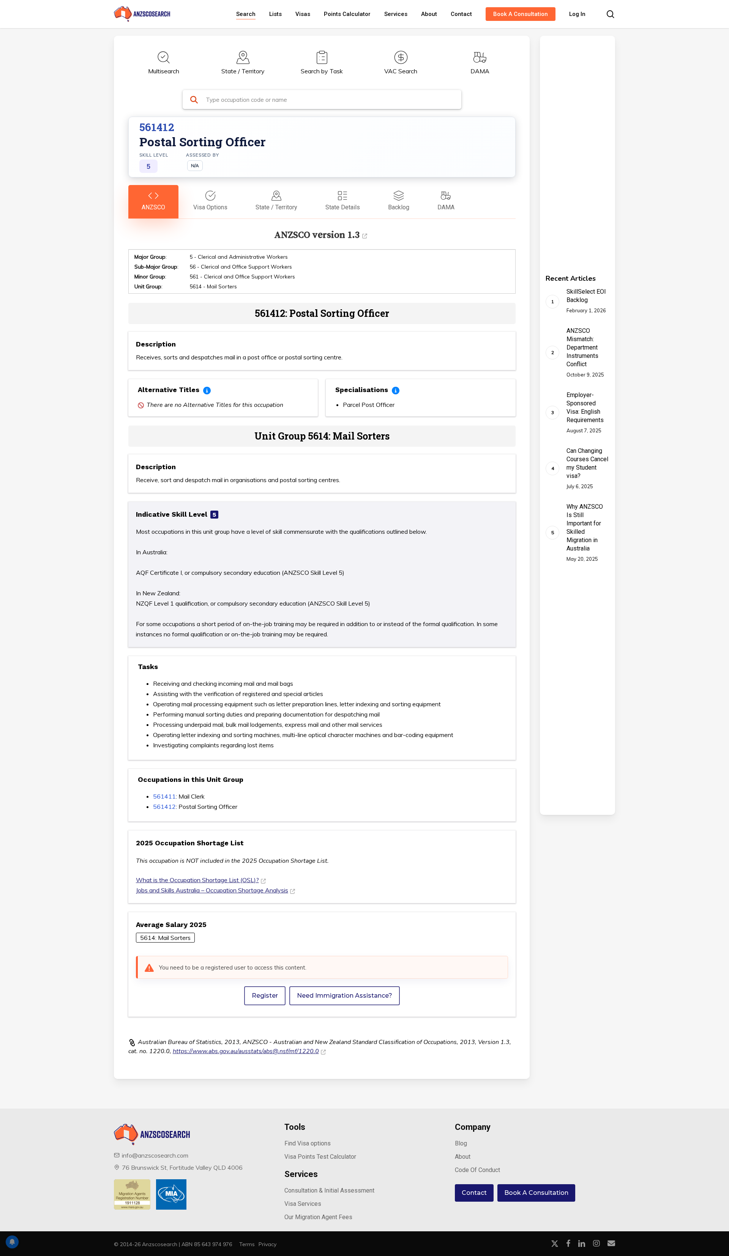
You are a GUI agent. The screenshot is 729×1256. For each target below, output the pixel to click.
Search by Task (322, 71)
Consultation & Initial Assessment (329, 1190)
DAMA (479, 71)
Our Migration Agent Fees (318, 1217)
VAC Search (400, 71)
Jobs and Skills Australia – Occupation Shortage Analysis (212, 890)
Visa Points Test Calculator (320, 1156)
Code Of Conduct (477, 1170)
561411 (164, 796)
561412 (164, 806)
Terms (247, 1244)
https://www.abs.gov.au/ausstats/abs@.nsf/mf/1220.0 (246, 1051)
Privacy (267, 1244)
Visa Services (302, 1203)
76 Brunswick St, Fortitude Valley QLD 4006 (182, 1167)
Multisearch (163, 71)
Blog (461, 1143)
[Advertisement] (566, 150)
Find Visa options (307, 1143)
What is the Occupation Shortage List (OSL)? (197, 880)
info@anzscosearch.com (155, 1155)
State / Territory (243, 71)
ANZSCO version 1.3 (317, 234)
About (462, 1156)
